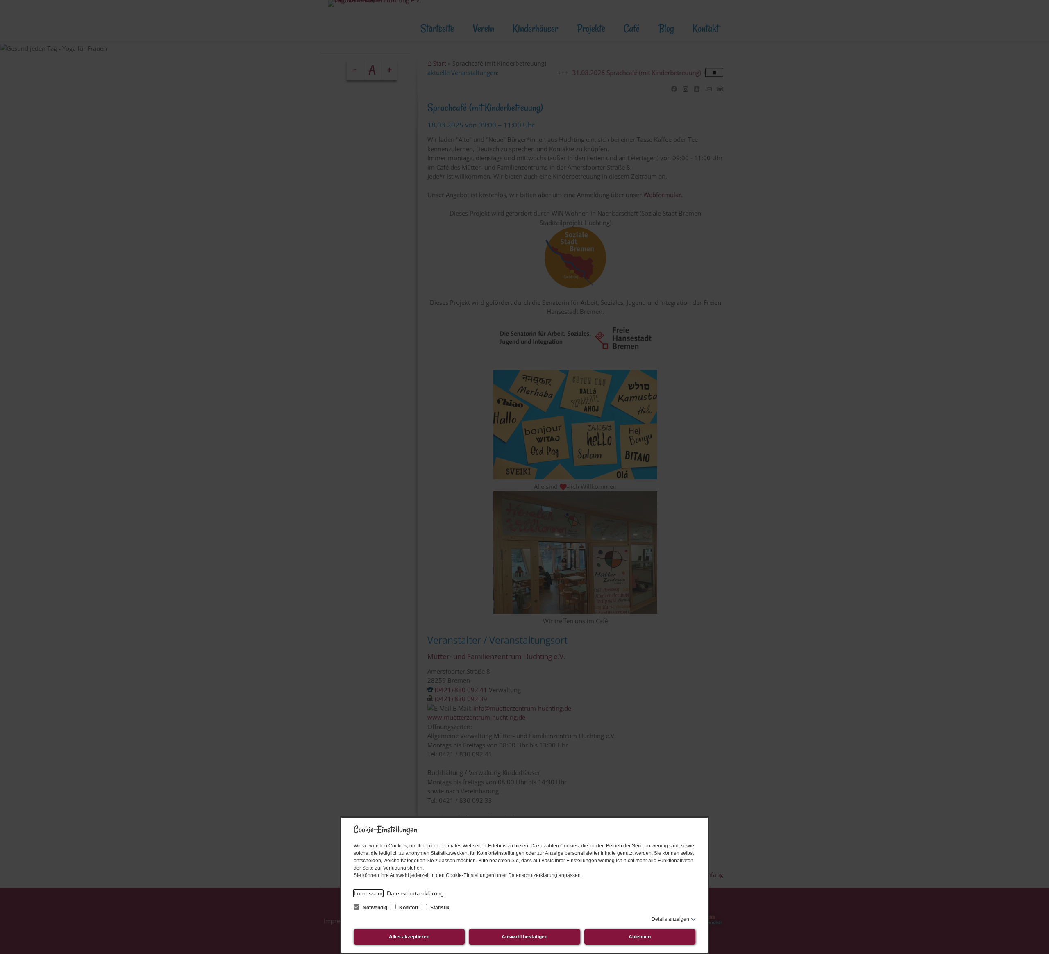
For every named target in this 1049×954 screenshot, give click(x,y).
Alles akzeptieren (409, 937)
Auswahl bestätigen (524, 937)
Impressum (368, 893)
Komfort (409, 908)
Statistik (439, 908)
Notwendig (374, 908)
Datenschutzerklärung (415, 893)
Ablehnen (640, 937)
